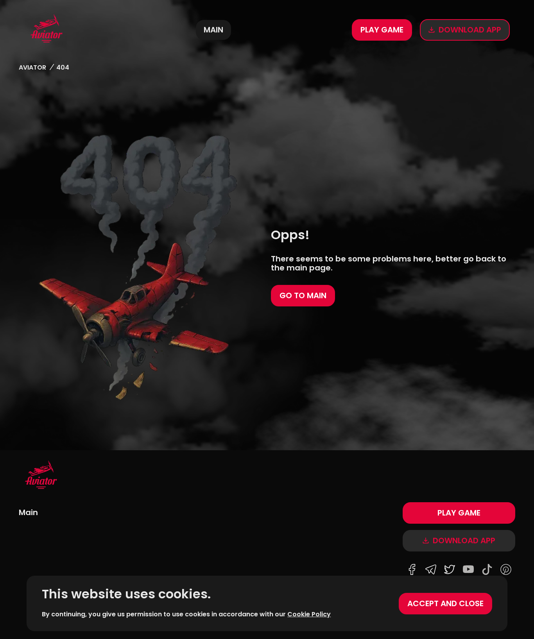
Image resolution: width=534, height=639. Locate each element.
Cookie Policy (309, 614)
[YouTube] (468, 570)
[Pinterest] (505, 570)
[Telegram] (430, 570)
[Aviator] (46, 29)
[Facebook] (412, 570)
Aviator (32, 67)
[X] (449, 570)
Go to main (303, 295)
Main (213, 29)
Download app (470, 29)
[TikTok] (487, 570)
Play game (381, 29)
